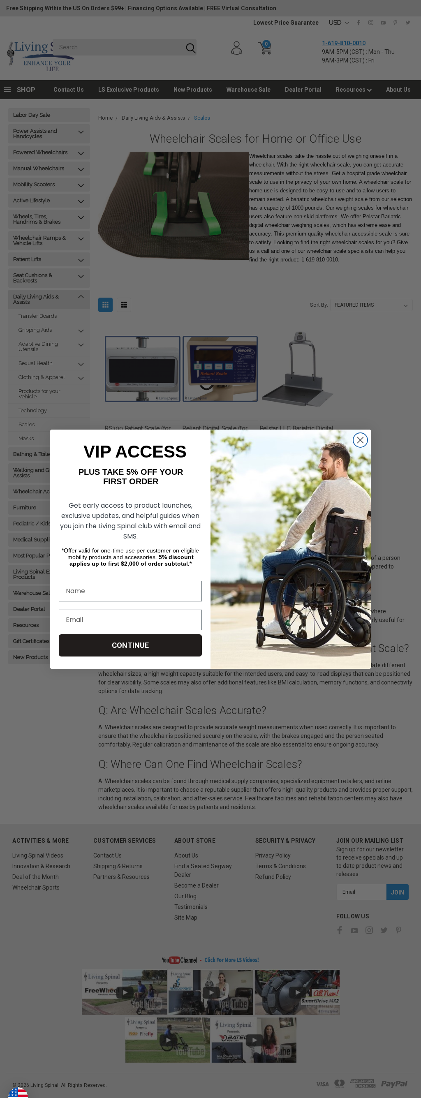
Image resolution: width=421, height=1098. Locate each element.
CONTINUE (130, 645)
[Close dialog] (360, 440)
